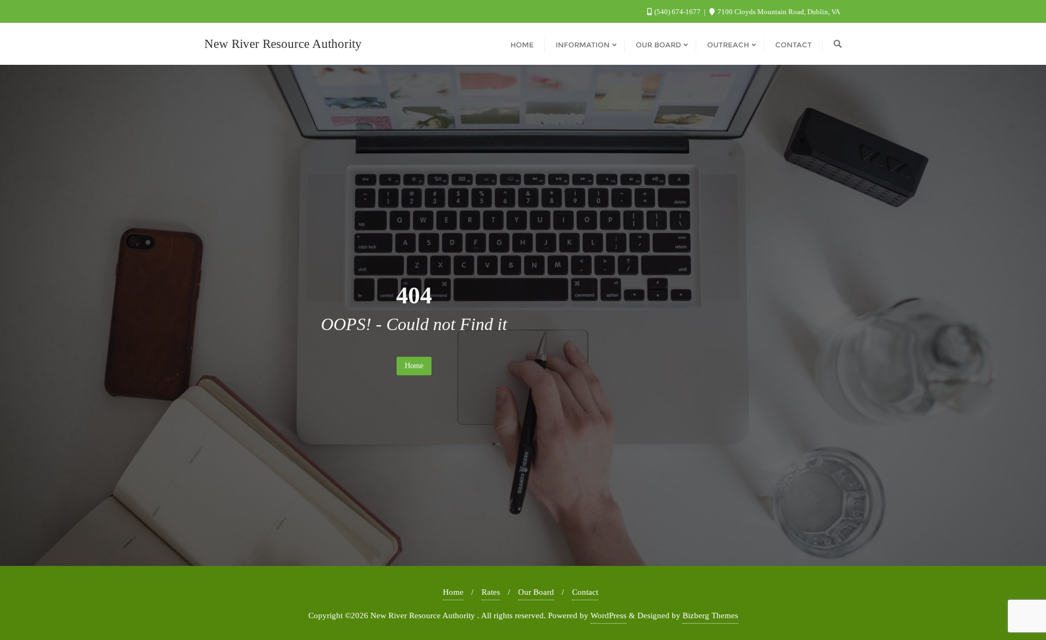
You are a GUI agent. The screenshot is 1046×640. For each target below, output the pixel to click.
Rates (491, 592)
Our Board (536, 592)
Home (414, 366)
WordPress (609, 615)
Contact (585, 592)
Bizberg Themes (710, 615)
